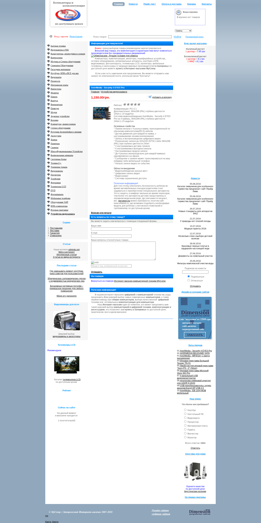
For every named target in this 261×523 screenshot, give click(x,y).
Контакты (207, 4)
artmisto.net (74, 249)
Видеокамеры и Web (60, 50)
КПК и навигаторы (59, 206)
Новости (133, 4)
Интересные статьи (67, 254)
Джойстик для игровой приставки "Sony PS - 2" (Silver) (195, 366)
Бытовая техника (58, 46)
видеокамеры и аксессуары (66, 336)
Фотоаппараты (57, 194)
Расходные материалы (60, 69)
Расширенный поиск (194, 36)
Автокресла (124, 201)
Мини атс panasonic (67, 296)
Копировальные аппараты (62, 155)
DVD (53, 190)
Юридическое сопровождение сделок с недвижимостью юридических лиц (67, 279)
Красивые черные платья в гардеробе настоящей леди (195, 247)
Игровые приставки (59, 210)
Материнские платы (59, 85)
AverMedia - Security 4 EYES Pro (196, 351)
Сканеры (54, 147)
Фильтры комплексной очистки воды (195, 263)
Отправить (96, 272)
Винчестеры (56, 89)
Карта (48, 522)
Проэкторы (56, 175)
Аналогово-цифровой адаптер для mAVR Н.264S (194, 381)
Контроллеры (56, 57)
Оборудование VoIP (59, 202)
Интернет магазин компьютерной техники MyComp (140, 281)
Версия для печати (101, 213)
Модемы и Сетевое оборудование (65, 61)
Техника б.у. (56, 163)
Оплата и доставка (171, 4)
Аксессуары (56, 136)
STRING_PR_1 (124, 104)
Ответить (195, 448)
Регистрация (76, 36)
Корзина (191, 4)
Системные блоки (58, 159)
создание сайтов (161, 514)
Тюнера (54, 139)
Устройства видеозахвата (63, 214)
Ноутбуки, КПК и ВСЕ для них (65, 73)
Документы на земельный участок (195, 256)
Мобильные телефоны (60, 198)
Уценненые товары (59, 167)
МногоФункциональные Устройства (67, 151)
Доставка (54, 230)
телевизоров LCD (72, 379)
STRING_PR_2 (128, 104)
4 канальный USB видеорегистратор (187, 376)
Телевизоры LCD (58, 186)
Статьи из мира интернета (66, 257)
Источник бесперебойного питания (66, 132)
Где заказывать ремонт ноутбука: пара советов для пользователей (66, 272)
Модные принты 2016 (195, 228)
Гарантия (55, 233)
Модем (54, 112)
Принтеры (55, 143)
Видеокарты (56, 77)
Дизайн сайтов (160, 510)
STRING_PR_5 (139, 104)
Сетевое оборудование (60, 128)
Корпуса (54, 100)
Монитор (55, 93)
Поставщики (56, 228)
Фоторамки (56, 182)
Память (54, 97)
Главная (118, 4)
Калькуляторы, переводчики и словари (68, 54)
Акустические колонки (195, 491)
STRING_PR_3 (132, 104)
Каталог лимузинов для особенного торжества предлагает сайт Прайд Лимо (195, 189)
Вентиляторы (56, 104)
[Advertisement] (131, 16)
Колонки (54, 120)
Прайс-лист (149, 4)
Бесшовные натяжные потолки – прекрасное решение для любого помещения (66, 288)
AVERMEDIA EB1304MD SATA (195, 353)
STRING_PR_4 (135, 104)
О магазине (56, 235)
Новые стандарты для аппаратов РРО (195, 212)
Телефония (55, 179)
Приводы (55, 108)
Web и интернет (66, 252)
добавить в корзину (162, 97)
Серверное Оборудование (62, 65)
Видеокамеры (57, 171)
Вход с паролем (61, 36)
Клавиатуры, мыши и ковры (63, 124)
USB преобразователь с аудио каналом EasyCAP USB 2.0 (194, 386)
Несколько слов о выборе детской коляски (195, 237)
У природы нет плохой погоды (195, 221)
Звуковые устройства (60, 116)
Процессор (55, 81)
